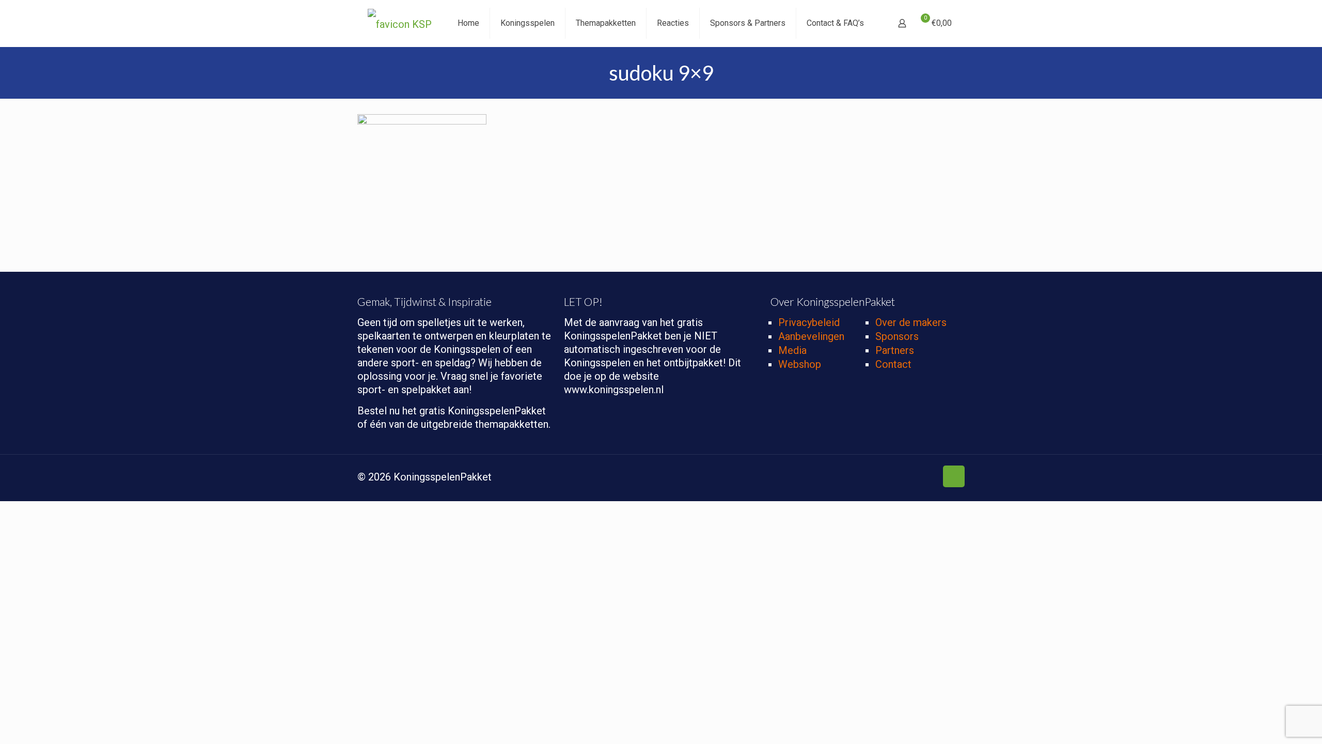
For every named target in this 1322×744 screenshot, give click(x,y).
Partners (894, 350)
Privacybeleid (809, 322)
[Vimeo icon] (896, 478)
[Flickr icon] (918, 478)
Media (792, 350)
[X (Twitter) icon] (885, 478)
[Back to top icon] (954, 476)
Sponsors (897, 336)
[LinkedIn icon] (929, 478)
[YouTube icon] (907, 478)
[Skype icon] (864, 478)
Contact (893, 364)
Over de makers (911, 322)
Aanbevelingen (811, 336)
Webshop (799, 364)
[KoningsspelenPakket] (400, 23)
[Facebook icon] (874, 478)
